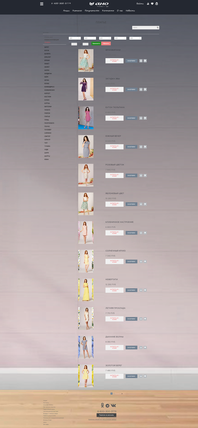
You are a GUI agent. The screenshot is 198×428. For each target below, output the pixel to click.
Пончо (47, 126)
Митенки (47, 106)
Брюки (47, 60)
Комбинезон (49, 90)
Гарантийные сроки (49, 409)
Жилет (47, 67)
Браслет (47, 57)
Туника (47, 146)
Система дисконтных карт (50, 411)
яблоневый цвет (114, 193)
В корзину (131, 61)
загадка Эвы (112, 79)
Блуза (46, 50)
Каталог (77, 10)
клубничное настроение (119, 222)
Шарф (46, 153)
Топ (45, 143)
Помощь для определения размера (53, 418)
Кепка (46, 80)
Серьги (47, 139)
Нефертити (111, 279)
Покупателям (92, 10)
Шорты (47, 156)
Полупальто (49, 123)
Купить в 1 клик (114, 60)
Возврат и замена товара (50, 413)
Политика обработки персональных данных (102, 419)
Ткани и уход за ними (49, 415)
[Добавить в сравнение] (141, 60)
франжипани (113, 50)
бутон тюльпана (115, 107)
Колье (46, 83)
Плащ (46, 120)
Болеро (47, 54)
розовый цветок (114, 165)
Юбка (46, 159)
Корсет (47, 93)
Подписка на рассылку (106, 415)
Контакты (108, 10)
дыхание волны (114, 337)
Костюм (47, 96)
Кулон (46, 100)
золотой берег (113, 365)
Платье (47, 116)
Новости (130, 10)
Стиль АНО (48, 37)
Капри (46, 70)
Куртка (47, 103)
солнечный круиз (115, 251)
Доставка (46, 424)
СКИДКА (47, 42)
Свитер (47, 136)
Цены (44, 422)
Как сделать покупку (49, 407)
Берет (46, 47)
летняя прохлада (115, 308)
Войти (140, 3)
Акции (66, 10)
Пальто (47, 110)
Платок (47, 113)
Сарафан (47, 133)
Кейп (46, 77)
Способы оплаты (48, 405)
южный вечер (113, 136)
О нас (120, 10)
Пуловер (47, 129)
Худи (46, 149)
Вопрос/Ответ (47, 420)
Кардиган (48, 73)
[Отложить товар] (145, 60)
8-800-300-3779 (61, 3)
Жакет (46, 63)
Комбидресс (49, 87)
